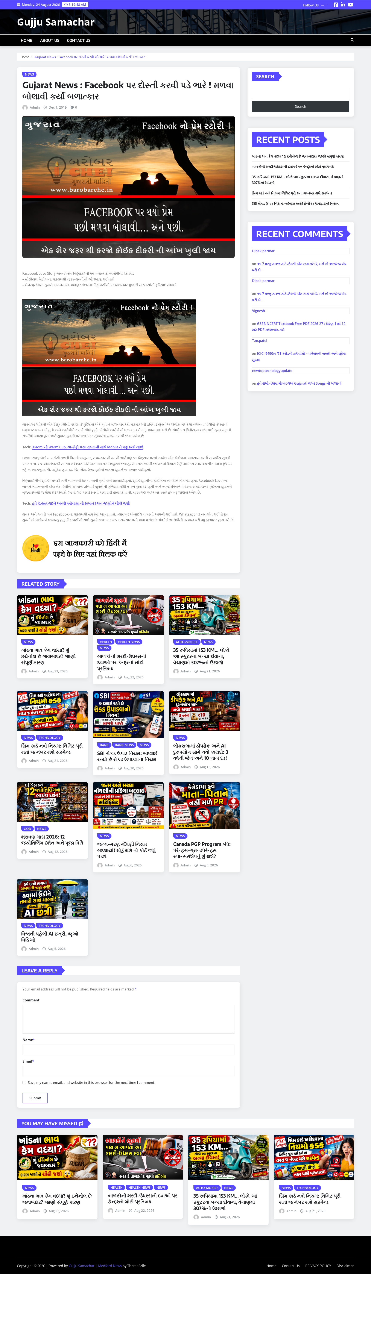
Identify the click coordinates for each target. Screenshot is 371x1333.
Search (265, 76)
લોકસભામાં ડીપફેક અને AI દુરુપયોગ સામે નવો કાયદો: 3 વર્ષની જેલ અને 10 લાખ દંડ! (200, 752)
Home (26, 40)
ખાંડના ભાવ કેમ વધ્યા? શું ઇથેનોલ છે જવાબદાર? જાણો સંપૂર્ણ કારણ (48, 656)
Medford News (110, 1265)
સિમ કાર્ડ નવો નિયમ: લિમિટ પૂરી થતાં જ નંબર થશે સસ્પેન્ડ (52, 749)
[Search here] (352, 40)
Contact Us (79, 40)
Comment (31, 1000)
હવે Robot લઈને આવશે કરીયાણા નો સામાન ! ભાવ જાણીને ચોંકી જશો (81, 503)
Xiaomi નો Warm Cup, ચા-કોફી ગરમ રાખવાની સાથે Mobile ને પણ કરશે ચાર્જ (87, 447)
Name (29, 1039)
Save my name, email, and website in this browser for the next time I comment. (91, 1082)
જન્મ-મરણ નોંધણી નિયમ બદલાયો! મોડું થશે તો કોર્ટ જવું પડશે (126, 850)
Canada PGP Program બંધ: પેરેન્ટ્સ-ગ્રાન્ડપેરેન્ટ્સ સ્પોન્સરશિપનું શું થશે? (202, 850)
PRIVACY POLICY (318, 1265)
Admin (35, 107)
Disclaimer (345, 1265)
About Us (49, 40)
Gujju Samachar (56, 21)
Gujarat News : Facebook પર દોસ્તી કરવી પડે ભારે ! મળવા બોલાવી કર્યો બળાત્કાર (90, 57)
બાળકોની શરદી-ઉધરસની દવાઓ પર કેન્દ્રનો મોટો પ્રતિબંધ (121, 662)
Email (28, 1061)
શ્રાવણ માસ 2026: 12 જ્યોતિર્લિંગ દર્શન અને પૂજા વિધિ (52, 840)
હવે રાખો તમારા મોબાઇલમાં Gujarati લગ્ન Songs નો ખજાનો (299, 383)
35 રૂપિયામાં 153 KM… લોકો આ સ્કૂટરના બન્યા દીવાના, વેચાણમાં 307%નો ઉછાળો (201, 656)
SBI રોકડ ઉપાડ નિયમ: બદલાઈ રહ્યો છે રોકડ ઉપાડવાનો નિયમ (127, 756)
